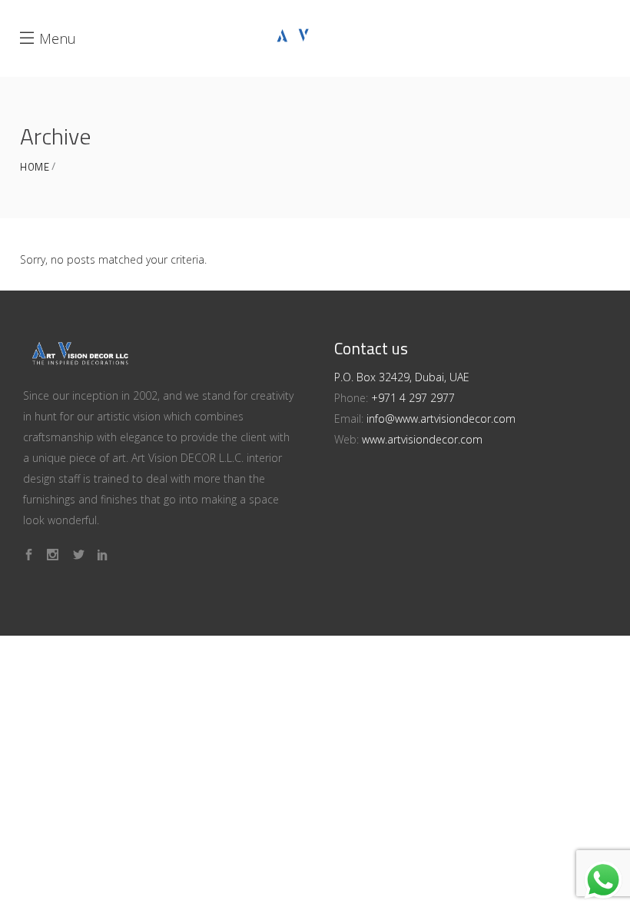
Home (34, 167)
